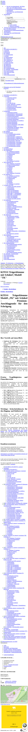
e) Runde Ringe (10, 251)
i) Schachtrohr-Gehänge (12, 228)
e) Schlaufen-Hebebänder (13, 119)
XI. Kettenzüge (7, 64)
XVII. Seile (6, 73)
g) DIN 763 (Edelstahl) (12, 196)
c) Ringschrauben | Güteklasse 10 (14, 138)
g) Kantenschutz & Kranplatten (14, 107)
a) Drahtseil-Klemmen (12, 245)
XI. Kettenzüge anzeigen (12, 201)
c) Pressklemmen (11, 248)
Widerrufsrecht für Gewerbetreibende (12, 650)
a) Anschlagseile (10, 237)
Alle (5, 48)
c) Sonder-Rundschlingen (13, 116)
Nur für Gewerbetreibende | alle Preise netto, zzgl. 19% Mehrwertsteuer (16, 7)
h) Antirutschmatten (11, 108)
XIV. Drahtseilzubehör (9, 68)
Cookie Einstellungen (9, 654)
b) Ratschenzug (10, 204)
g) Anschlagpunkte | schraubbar (14, 143)
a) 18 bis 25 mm (10, 99)
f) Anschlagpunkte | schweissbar (14, 142)
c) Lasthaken (10, 155)
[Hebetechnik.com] (7, 36)
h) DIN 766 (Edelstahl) (12, 197)
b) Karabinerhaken (11, 247)
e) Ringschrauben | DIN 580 (13, 140)
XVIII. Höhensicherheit (9, 74)
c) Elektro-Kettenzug (11, 205)
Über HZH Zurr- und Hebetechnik (15, 11)
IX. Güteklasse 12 (8, 61)
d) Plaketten (9, 157)
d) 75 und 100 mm (11, 103)
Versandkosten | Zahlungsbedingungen (13, 652)
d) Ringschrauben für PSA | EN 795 (15, 139)
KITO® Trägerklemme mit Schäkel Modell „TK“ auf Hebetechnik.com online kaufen (14, 430)
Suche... (24, 79)
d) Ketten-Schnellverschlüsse (13, 249)
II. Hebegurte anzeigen (12, 112)
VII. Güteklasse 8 (8, 58)
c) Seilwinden (10, 220)
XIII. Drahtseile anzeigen (12, 236)
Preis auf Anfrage (5, 286)
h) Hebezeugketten (11, 212)
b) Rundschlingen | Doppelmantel (14, 115)
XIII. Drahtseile (7, 66)
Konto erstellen (13, 24)
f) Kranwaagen (10, 224)
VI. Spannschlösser (8, 57)
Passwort (9, 20)
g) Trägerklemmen (11, 210)
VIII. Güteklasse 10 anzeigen (13, 163)
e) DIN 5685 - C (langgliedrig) (14, 193)
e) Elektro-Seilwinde (11, 208)
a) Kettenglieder (10, 188)
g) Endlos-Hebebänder (12, 122)
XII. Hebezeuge (7, 65)
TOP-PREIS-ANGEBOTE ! (10, 49)
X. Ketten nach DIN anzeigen (14, 186)
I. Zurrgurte (6, 50)
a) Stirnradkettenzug (11, 202)
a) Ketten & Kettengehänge (13, 153)
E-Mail (8, 18)
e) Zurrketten (10, 182)
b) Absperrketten (10, 189)
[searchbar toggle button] (4, 40)
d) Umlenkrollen (10, 221)
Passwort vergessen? (14, 26)
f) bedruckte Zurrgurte (12, 105)
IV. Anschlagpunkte (8, 54)
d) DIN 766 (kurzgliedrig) (13, 192)
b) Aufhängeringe (11, 154)
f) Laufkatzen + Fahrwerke (13, 209)
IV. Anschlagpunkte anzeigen (13, 134)
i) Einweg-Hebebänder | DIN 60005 (15, 124)
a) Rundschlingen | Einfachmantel (14, 114)
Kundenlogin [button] (7, 14)
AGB (5, 645)
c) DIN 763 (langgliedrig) (13, 190)
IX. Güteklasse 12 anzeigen (13, 175)
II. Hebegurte (7, 52)
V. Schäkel (6, 56)
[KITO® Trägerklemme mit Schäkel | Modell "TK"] (13, 268)
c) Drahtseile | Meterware (12, 240)
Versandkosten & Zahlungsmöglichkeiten (16, 9)
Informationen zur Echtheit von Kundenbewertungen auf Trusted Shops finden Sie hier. (14, 454)
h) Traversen (9, 227)
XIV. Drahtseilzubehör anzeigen (14, 244)
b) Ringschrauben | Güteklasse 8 (14, 136)
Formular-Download (13, 664)
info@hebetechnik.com (10, 682)
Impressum (9, 13)
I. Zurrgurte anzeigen (12, 97)
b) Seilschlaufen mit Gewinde (14, 239)
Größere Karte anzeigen (5, 704)
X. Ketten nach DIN (8, 62)
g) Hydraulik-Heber (11, 225)
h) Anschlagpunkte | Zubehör (13, 144)
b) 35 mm (9, 100)
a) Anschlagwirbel (11, 135)
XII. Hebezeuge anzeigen (13, 216)
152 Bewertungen (14, 726)
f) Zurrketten (10, 159)
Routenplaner (10, 10)
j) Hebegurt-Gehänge (12, 126)
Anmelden (12, 464)
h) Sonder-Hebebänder (12, 123)
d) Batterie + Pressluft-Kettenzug (14, 206)
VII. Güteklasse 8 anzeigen (13, 151)
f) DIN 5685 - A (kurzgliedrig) (14, 194)
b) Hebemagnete (10, 218)
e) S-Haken (9, 158)
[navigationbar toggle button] (5, 38)
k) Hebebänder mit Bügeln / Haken (15, 127)
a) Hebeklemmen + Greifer (13, 217)
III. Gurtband (7, 53)
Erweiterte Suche (10, 80)
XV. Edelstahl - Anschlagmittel (11, 69)
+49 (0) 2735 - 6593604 (10, 681)
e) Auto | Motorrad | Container (14, 104)
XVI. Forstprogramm (9, 70)
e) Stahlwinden (10, 222)
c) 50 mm (9, 101)
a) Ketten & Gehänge (12, 177)
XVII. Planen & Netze (9, 72)
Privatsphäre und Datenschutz (11, 648)
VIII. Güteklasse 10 (8, 60)
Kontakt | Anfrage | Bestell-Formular (12, 649)
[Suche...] (18, 79)
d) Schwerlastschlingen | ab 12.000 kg (15, 118)
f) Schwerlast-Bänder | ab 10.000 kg (15, 120)
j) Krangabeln (10, 229)
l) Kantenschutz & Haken (13, 128)
